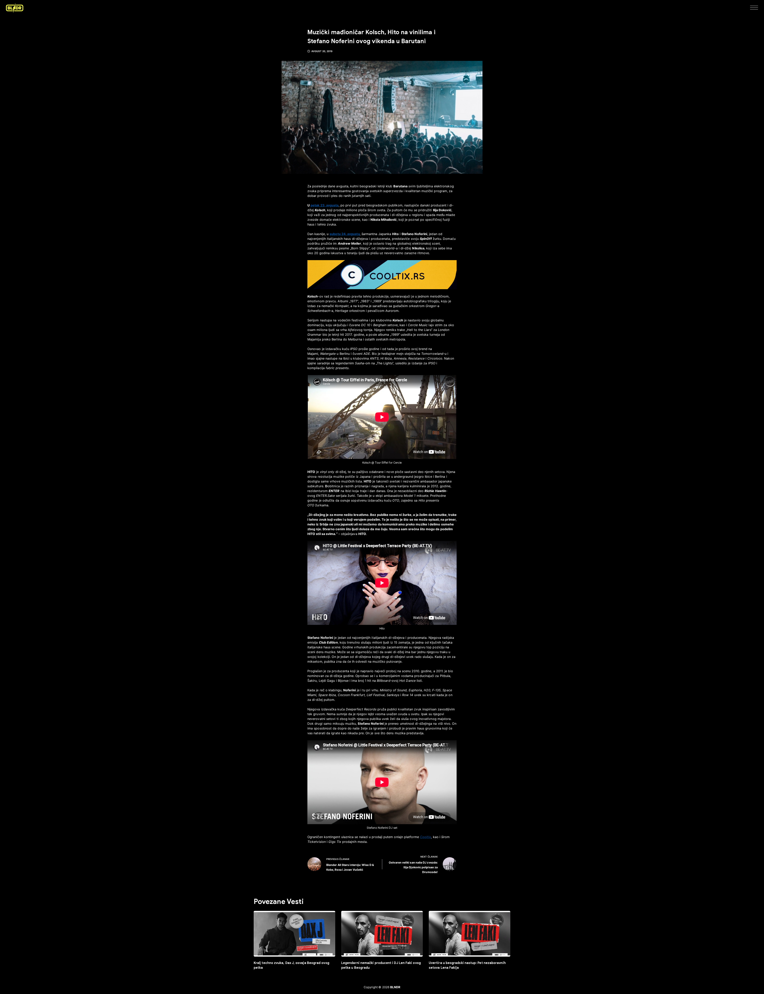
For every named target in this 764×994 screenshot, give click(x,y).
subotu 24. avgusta (344, 234)
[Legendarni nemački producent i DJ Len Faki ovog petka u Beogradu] (382, 934)
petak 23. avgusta (324, 205)
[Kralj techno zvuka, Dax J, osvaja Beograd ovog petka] (294, 934)
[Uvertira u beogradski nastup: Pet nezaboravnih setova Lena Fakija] (469, 934)
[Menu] (754, 8)
